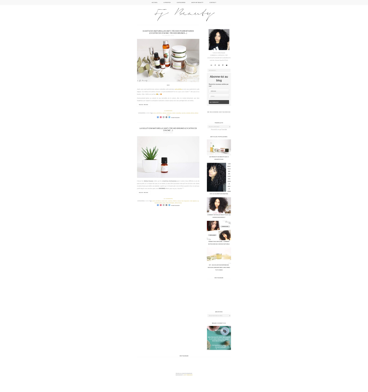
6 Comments (168, 110)
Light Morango (187, 374)
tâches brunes (178, 202)
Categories (181, 2)
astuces (164, 113)
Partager (175, 117)
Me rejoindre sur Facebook (218, 112)
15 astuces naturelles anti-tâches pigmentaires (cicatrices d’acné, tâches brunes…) (168, 32)
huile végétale (193, 200)
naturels (184, 113)
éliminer (175, 200)
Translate (224, 129)
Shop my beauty (197, 2)
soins (148, 113)
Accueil (155, 2)
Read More (143, 104)
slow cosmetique (170, 202)
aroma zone (164, 200)
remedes (188, 113)
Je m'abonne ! (214, 102)
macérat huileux (158, 202)
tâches (192, 113)
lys (198, 200)
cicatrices (169, 113)
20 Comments (168, 198)
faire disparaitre (185, 200)
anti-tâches (159, 113)
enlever (179, 200)
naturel (173, 113)
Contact (212, 2)
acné (154, 113)
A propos (167, 2)
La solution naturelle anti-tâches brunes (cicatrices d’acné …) (168, 129)
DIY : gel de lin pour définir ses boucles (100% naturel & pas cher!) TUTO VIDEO (219, 267)
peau (164, 202)
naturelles (178, 113)
